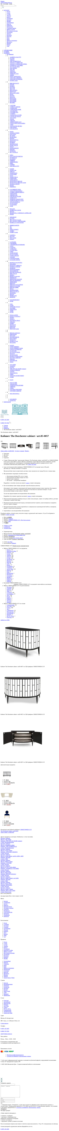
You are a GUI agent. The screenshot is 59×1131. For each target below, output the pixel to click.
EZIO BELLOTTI (14, 166)
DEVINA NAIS (14, 144)
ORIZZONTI (13, 309)
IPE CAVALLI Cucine (15, 220)
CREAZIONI (13, 127)
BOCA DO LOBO (14, 93)
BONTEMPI (13, 100)
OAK (11, 304)
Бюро (8, 39)
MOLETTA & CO (14, 291)
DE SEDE (12, 135)
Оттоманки (10, 18)
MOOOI (12, 294)
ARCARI (12, 69)
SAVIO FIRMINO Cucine (16, 348)
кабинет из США (5, 620)
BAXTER (12, 87)
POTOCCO (13, 324)
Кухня (5, 923)
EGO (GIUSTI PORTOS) (16, 156)
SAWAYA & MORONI (15, 349)
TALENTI (12, 366)
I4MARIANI (13, 217)
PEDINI (12, 317)
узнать (27, 483)
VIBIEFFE (12, 386)
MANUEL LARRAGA (16, 265)
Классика (6, 1000)
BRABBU (12, 102)
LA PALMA (13, 242)
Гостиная (6, 925)
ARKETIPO (13, 72)
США (9, 521)
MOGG (12, 288)
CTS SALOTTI (14, 128)
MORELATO (13, 295)
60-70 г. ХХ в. (7, 1008)
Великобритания (8, 984)
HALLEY (12, 208)
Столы (8, 13)
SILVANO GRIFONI (15, 357)
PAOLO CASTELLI (15, 316)
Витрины (9, 35)
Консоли (9, 36)
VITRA (12, 388)
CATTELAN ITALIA (15, 116)
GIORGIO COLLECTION (16, 199)
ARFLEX (12, 71)
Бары (8, 37)
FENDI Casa (13, 170)
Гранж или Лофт (8, 1013)
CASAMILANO (14, 112)
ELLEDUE (13, 159)
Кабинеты (9, 25)
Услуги (5, 904)
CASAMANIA (13, 111)
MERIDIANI (13, 277)
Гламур (5, 1007)
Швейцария (7, 995)
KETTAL (12, 236)
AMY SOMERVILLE (15, 61)
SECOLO (12, 353)
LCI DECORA (13, 250)
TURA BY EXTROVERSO (17, 375)
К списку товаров (19, 451)
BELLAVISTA (13, 90)
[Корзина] (3, 7)
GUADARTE (13, 204)
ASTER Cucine (14, 80)
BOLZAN (12, 97)
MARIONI (12, 268)
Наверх (2, 1)
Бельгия (6, 983)
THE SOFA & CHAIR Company (18, 368)
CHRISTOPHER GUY (16, 122)
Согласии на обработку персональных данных (28, 1107)
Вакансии (6, 916)
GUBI (11, 206)
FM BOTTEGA (14, 177)
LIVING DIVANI (14, 255)
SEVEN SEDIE (14, 355)
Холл (5, 932)
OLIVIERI (12, 308)
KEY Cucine (13, 237)
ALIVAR (12, 58)
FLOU (11, 175)
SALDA (12, 345)
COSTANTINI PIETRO (16, 126)
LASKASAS (13, 248)
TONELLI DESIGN (15, 370)
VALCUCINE (13, 382)
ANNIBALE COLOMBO (16, 65)
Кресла (8, 17)
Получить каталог (25, 520)
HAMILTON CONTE (15, 210)
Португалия (7, 991)
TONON (12, 371)
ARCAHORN (13, 68)
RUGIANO (13, 342)
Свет (8, 46)
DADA (12, 131)
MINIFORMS (13, 282)
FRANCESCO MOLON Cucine (18, 182)
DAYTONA (13, 134)
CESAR (12, 119)
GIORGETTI (13, 197)
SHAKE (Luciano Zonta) (16, 356)
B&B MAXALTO (14, 83)
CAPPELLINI (13, 108)
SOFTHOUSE (13, 360)
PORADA (12, 322)
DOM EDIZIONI (14, 148)
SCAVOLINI (13, 351)
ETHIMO (12, 164)
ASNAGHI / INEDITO (16, 77)
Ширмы (9, 43)
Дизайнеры (7, 915)
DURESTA (13, 151)
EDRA (11, 155)
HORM (12, 214)
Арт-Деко (9, 541)
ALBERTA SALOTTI (15, 57)
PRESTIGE (13, 326)
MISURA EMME (14, 287)
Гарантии (6, 909)
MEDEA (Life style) (15, 276)
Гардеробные (10, 22)
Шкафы (9, 21)
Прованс (6, 1004)
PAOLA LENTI (14, 315)
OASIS (11, 305)
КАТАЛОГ (6, 10)
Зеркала (9, 33)
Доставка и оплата (8, 908)
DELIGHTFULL (14, 140)
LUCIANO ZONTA (15, 260)
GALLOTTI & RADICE (16, 191)
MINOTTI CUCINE (15, 286)
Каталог (6, 901)
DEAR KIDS (13, 137)
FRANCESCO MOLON (16, 181)
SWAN (11, 362)
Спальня (6, 927)
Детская (6, 930)
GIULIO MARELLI (15, 202)
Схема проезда (4, 1023)
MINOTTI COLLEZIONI (16, 284)
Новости (6, 905)
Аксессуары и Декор (9, 977)
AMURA (12, 60)
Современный (7, 1010)
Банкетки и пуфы (8, 950)
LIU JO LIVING (14, 254)
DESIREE (12, 142)
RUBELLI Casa (14, 341)
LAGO (11, 246)
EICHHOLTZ (13, 157)
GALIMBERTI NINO (15, 189)
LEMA (11, 251)
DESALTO (13, 141)
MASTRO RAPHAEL (15, 272)
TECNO (12, 367)
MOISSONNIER (14, 290)
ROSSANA (13, 340)
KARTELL (13, 235)
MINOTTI (12, 283)
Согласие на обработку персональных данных (19, 1056)
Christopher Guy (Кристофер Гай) (16, 535)
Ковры (8, 44)
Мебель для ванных (12, 40)
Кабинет (11, 518)
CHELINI (12, 120)
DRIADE (12, 149)
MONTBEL (13, 293)
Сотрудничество (8, 912)
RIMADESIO (13, 334)
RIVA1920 (12, 335)
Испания (6, 988)
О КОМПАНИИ (8, 50)
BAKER (12, 84)
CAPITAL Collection (15, 106)
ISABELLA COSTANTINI (17, 222)
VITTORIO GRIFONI (15, 391)
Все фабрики (10, 54)
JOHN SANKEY (14, 229)
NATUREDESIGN (14, 300)
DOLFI (12, 146)
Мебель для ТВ (11, 29)
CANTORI (12, 105)
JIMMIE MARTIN (14, 225)
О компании (7, 902)
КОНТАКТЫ (7, 402)
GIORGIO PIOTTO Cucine (17, 200)
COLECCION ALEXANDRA (17, 123)
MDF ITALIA (13, 273)
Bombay (27, 451)
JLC (11, 226)
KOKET (12, 239)
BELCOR (12, 88)
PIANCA (12, 319)
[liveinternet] (4, 1047)
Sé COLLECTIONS (15, 352)
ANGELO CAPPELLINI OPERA (18, 64)
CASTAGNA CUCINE (16, 115)
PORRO (12, 323)
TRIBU (12, 374)
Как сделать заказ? (18, 537)
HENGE (12, 211)
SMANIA (12, 359)
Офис (5, 935)
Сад (5, 936)
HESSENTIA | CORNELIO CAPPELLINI (20, 213)
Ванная (6, 934)
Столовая (6, 924)
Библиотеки (10, 26)
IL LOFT (12, 218)
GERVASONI (13, 193)
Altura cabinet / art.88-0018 (7, 451)
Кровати (9, 20)
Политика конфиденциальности (15, 1055)
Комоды (9, 24)
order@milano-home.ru (6, 2)
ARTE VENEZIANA (15, 76)
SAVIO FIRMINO (14, 346)
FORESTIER (13, 178)
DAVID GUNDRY (14, 133)
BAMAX (12, 86)
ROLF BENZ (13, 338)
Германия (6, 985)
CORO (11, 124)
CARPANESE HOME (15, 109)
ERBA (11, 163)
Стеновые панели (11, 28)
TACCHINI (13, 364)
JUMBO (12, 231)
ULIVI (11, 379)
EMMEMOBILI (14, 162)
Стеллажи (6, 970)
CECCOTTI (13, 117)
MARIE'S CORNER (15, 266)
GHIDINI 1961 (13, 195)
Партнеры (6, 913)
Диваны (9, 15)
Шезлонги (9, 42)
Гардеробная (7, 928)
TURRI (12, 377)
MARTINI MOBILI (15, 269)
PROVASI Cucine (14, 328)
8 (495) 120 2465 (5, 419)
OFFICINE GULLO (15, 306)
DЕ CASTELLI (14, 152)
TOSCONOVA (14, 373)
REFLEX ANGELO (15, 333)
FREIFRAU (13, 186)
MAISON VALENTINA (16, 262)
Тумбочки (6, 964)
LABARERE (13, 243)
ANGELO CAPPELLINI (16, 62)
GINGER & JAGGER (15, 196)
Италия (6, 989)
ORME (11, 311)
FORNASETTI (14, 180)
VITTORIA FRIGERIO (16, 389)
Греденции (9, 32)
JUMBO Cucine (14, 232)
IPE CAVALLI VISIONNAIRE (18, 221)
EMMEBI (12, 160)
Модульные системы (12, 31)
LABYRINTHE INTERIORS (17, 244)
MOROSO (12, 297)
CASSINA (12, 113)
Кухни (8, 11)
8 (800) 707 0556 (5, 1031)
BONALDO (13, 98)
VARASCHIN (13, 384)
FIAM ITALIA (13, 173)
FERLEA (12, 171)
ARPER (12, 75)
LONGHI (12, 257)
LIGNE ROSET (14, 253)
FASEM (12, 168)
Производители (8, 906)
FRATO (12, 185)
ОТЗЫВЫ (6, 51)
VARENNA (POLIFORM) (16, 385)
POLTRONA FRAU (15, 320)
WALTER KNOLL (14, 393)
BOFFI (11, 94)
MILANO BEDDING (15, 280)
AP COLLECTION (15, 66)
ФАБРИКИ (7, 53)
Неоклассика (7, 1003)
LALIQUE (12, 247)
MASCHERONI (14, 271)
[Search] (2, 416)
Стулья (8, 14)
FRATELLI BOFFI (14, 184)
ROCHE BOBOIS (14, 337)
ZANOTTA (13, 400)
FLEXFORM (13, 174)
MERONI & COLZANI (16, 279)
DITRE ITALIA (14, 145)
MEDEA (12, 275)
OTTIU (12, 312)
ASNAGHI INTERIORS (16, 79)
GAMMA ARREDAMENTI (17, 192)
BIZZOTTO (13, 91)
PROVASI (12, 327)
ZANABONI (13, 399)
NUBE (11, 301)
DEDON (12, 138)
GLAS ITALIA (14, 203)
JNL (11, 228)
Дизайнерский (7, 1011)
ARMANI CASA (14, 73)
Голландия (6, 987)
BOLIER (12, 95)
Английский (7, 1002)
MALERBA (13, 264)
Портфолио (7, 910)
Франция (6, 994)
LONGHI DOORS (14, 258)
